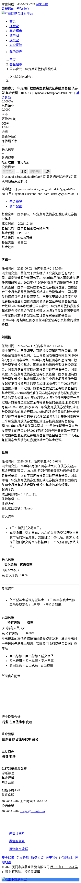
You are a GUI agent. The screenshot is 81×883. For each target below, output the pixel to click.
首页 (12, 59)
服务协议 (37, 857)
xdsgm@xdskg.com (32, 811)
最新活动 (8, 9)
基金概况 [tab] (15, 201)
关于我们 (52, 857)
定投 (23, 171)
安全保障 (8, 857)
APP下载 (42, 4)
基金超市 (15, 64)
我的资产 (15, 51)
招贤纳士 (67, 857)
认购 (47, 171)
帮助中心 (23, 9)
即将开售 (35, 171)
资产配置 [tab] (15, 206)
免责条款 (22, 857)
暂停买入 (8, 171)
